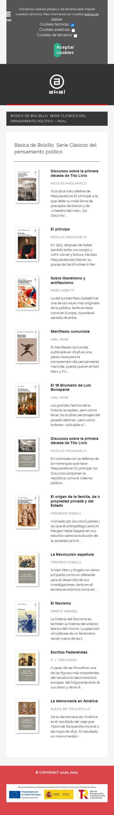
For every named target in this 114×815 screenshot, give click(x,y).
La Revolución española (72, 554)
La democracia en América (74, 701)
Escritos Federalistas (69, 652)
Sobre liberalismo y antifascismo (68, 280)
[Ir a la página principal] (57, 84)
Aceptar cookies (58, 50)
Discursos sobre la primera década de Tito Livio (74, 173)
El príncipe (60, 229)
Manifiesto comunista (70, 331)
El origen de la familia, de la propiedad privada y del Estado (76, 501)
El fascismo (61, 603)
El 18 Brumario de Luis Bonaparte (71, 387)
